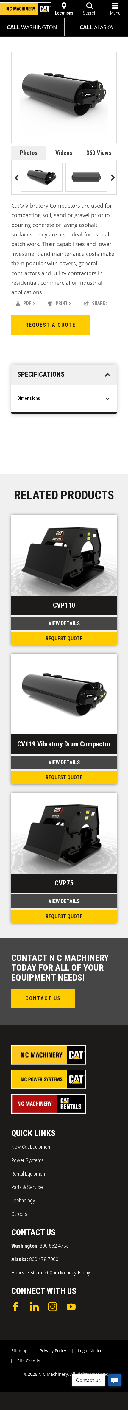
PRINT (61, 303)
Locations (64, 13)
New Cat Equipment (31, 1147)
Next (111, 178)
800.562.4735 (40, 1246)
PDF (27, 303)
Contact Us (43, 998)
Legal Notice (90, 1350)
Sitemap (19, 1350)
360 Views (99, 152)
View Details (64, 623)
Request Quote (64, 638)
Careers (19, 1214)
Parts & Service (27, 1187)
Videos (63, 152)
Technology (23, 1200)
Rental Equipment (28, 1174)
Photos (29, 152)
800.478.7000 (34, 1259)
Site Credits (28, 1361)
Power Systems (27, 1160)
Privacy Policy (53, 1350)
